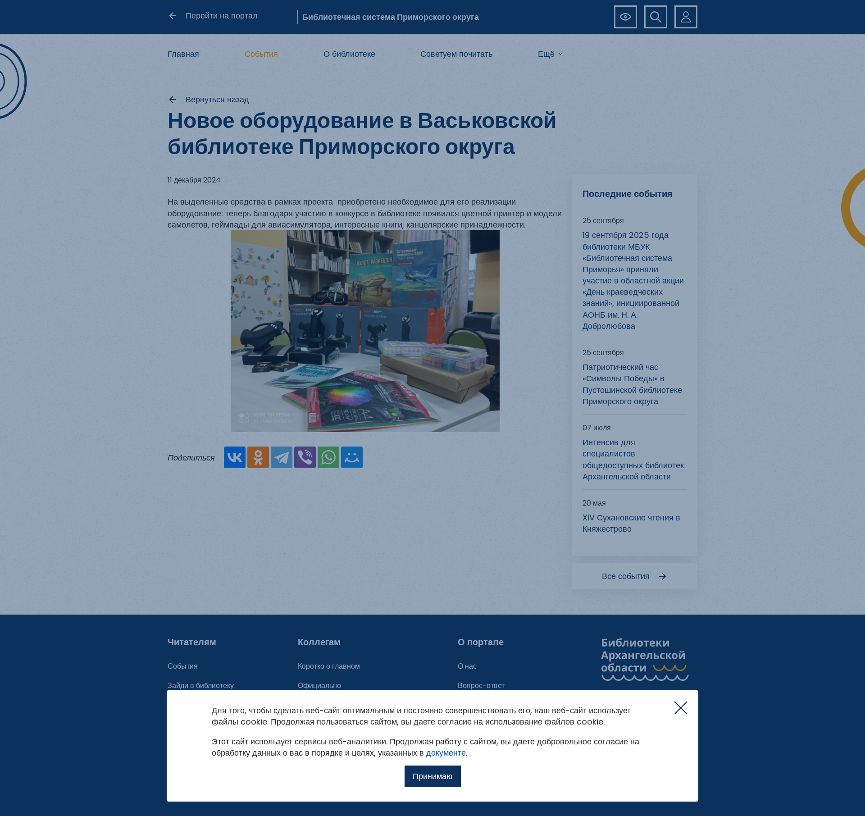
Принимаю (433, 776)
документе (446, 752)
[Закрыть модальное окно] (680, 708)
